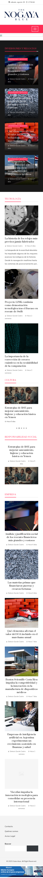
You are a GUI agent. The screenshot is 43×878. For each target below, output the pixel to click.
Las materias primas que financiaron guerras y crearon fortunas (21, 586)
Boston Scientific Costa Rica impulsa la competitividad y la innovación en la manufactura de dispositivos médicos (21, 686)
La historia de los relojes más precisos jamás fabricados (21, 240)
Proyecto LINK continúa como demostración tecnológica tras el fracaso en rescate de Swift (21, 307)
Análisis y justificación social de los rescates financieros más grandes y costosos (21, 537)
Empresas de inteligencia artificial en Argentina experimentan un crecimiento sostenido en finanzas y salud (21, 741)
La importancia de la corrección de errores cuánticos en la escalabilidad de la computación (21, 361)
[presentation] (6, 465)
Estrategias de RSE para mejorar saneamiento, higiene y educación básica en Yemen (20, 412)
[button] (16, 428)
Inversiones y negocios (18, 59)
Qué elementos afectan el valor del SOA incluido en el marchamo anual (22, 634)
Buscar (8, 844)
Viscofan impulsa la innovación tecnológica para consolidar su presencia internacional (21, 797)
